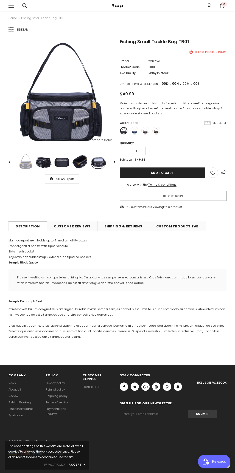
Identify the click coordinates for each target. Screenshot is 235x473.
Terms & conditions (162, 185)
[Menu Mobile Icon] (11, 5)
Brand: (124, 61)
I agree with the (137, 185)
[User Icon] (209, 5)
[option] (61, 93)
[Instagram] (156, 386)
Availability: (128, 73)
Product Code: (130, 67)
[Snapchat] (178, 386)
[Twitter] (135, 386)
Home (12, 18)
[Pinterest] (167, 386)
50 (128, 207)
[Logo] (117, 5)
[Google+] (145, 386)
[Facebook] (124, 386)
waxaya (154, 61)
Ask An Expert (65, 179)
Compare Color (100, 140)
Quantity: (127, 143)
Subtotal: (126, 159)
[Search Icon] (24, 5)
